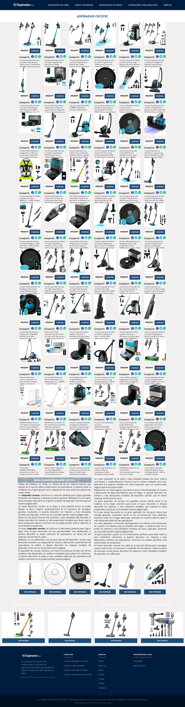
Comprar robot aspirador (74, 666)
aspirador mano (162, 604)
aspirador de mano (23, 604)
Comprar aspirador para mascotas (78, 674)
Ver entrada (30, 592)
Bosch (101, 670)
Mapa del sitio (139, 666)
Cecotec (102, 674)
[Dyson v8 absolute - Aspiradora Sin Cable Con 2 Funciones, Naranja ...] (130, 575)
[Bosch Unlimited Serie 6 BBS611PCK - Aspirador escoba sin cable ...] (105, 575)
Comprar (35, 51)
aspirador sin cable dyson (69, 604)
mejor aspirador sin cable (115, 604)
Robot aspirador (84, 5)
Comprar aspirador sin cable (76, 661)
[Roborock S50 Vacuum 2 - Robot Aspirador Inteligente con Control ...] (55, 575)
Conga (101, 679)
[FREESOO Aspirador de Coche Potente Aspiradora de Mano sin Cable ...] (155, 575)
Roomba (102, 688)
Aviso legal (137, 661)
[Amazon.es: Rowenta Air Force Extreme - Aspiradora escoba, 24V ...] (30, 575)
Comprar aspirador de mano (76, 670)
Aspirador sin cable (58, 5)
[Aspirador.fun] (40, 656)
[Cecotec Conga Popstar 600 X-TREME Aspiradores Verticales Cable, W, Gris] (80, 80)
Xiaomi (101, 683)
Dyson (101, 661)
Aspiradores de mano (110, 5)
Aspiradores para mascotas (143, 5)
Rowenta (102, 666)
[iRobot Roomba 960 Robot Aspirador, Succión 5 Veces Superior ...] (80, 575)
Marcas (168, 5)
